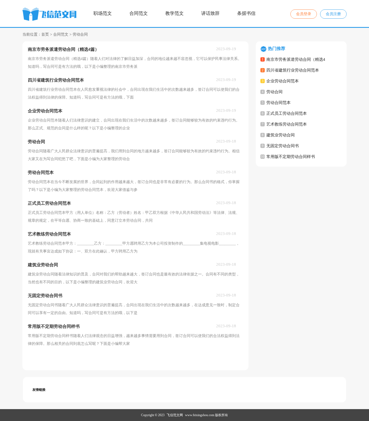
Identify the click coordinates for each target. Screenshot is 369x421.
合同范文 (138, 13)
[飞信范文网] (50, 15)
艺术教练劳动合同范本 (286, 124)
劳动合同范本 (278, 102)
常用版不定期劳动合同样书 (290, 156)
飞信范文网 (175, 415)
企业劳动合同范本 (282, 81)
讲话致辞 (210, 13)
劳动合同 (80, 34)
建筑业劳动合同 (280, 135)
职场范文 (102, 13)
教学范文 (174, 13)
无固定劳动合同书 (282, 146)
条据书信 (246, 13)
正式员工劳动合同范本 (286, 113)
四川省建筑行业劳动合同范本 (292, 70)
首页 (45, 34)
